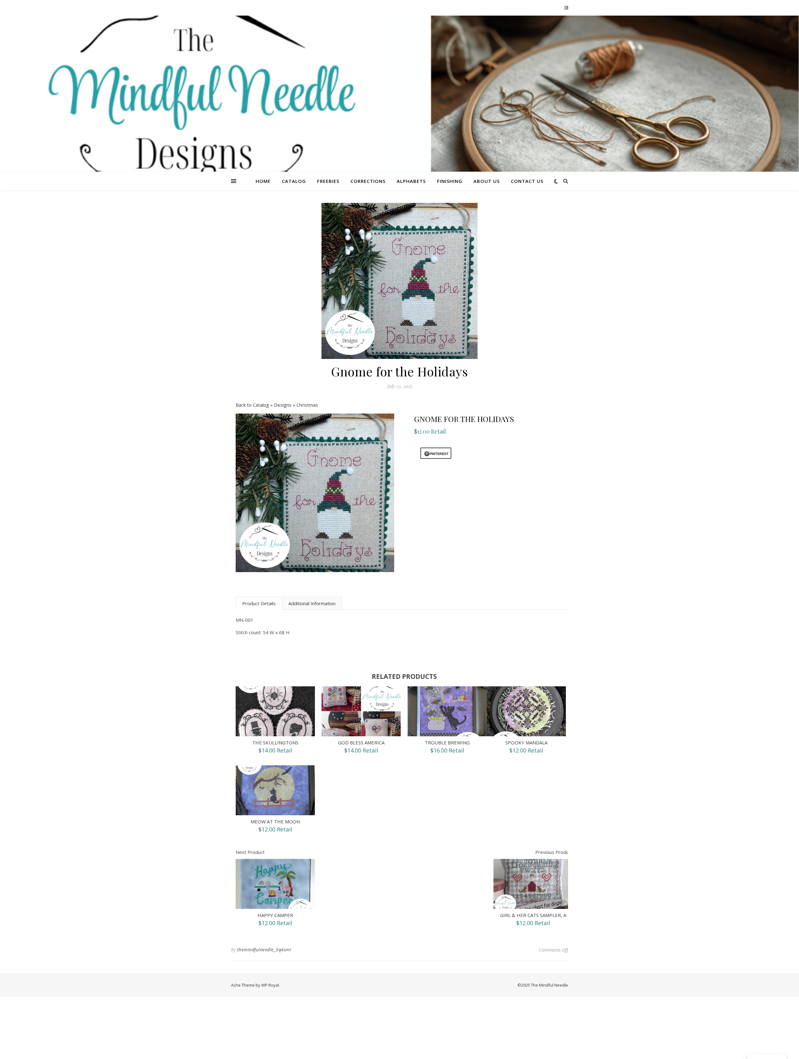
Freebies (328, 181)
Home (263, 181)
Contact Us (527, 181)
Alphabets (411, 181)
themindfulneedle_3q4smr (264, 950)
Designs (283, 405)
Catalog (294, 181)
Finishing (449, 181)
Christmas (307, 405)
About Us (486, 181)
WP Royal (270, 985)
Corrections (367, 181)
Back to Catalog (253, 405)
